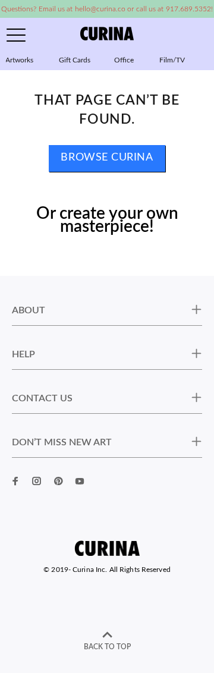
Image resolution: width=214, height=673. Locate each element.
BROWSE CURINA (107, 157)
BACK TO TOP (107, 646)
